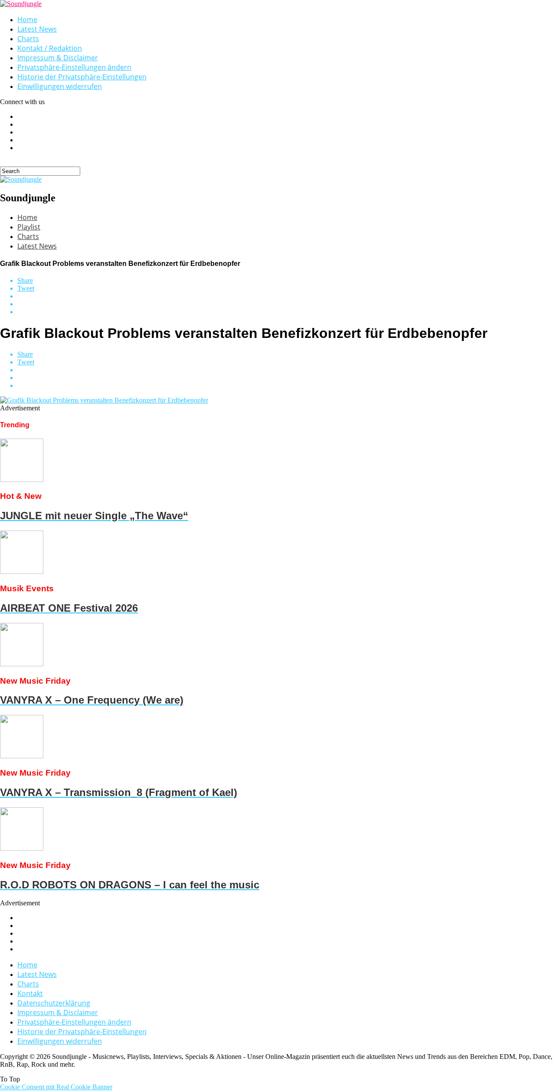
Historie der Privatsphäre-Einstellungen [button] (82, 77)
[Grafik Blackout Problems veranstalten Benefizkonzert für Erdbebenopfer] (104, 400)
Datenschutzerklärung (53, 1003)
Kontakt (30, 993)
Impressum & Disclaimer (57, 57)
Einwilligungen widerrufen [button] (59, 86)
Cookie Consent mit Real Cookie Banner (56, 1087)
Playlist (28, 227)
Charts (28, 38)
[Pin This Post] (286, 304)
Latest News (37, 29)
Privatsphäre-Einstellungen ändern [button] (74, 67)
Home (27, 19)
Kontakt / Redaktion (49, 48)
